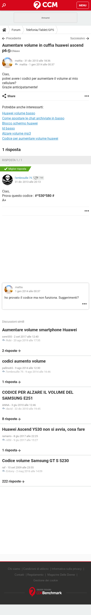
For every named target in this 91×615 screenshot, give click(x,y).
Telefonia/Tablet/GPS (40, 30)
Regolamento (35, 574)
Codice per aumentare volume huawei (30, 138)
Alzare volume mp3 (16, 133)
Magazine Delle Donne (61, 574)
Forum (16, 30)
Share (11, 96)
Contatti (19, 574)
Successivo (77, 38)
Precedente (13, 38)
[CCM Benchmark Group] (45, 592)
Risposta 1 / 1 (12, 160)
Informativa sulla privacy (67, 568)
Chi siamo (14, 568)
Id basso (8, 128)
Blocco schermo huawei (20, 123)
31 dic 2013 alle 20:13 (28, 181)
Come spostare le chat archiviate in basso (33, 118)
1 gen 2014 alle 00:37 (41, 64)
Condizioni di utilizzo (35, 568)
